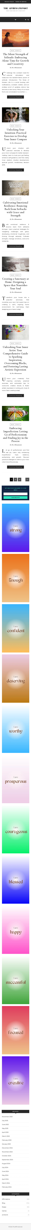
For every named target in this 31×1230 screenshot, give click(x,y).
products (5, 1215)
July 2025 (5, 1120)
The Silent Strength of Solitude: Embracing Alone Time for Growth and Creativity (15, 58)
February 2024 (7, 1187)
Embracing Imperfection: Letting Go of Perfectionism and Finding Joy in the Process (15, 434)
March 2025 (6, 1136)
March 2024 (6, 1183)
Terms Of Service (20, 1)
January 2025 (6, 1144)
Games (4, 1211)
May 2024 (5, 1175)
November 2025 (7, 1116)
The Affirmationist (17, 67)
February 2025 (6, 1140)
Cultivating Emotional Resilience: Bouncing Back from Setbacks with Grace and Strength (15, 209)
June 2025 (5, 1124)
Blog (12, 50)
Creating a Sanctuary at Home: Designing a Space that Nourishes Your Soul (15, 283)
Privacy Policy (9, 1)
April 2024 (5, 1179)
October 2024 (6, 1156)
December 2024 (7, 1148)
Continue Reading (15, 97)
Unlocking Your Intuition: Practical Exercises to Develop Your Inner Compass (15, 134)
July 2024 (5, 1167)
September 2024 (7, 1159)
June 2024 (5, 1171)
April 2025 (5, 1132)
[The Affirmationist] (15, 9)
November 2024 (7, 1152)
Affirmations (6, 1199)
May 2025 (5, 1128)
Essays (17, 50)
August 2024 (6, 1163)
